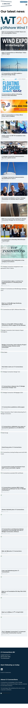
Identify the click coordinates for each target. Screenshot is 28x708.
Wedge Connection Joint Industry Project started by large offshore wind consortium (14, 346)
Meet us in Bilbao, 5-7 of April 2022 (12, 612)
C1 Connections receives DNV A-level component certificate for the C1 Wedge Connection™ (14, 489)
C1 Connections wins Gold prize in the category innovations (13, 261)
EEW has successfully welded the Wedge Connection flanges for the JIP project (14, 219)
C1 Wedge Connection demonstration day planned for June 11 (13, 178)
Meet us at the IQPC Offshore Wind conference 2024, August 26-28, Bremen (14, 324)
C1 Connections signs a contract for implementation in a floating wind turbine (12, 282)
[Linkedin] (2, 669)
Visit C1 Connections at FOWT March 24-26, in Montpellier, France (14, 32)
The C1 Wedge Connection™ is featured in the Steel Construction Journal (13, 632)
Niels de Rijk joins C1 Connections (12, 551)
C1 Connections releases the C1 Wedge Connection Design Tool (13, 387)
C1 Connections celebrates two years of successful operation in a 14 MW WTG (13, 427)
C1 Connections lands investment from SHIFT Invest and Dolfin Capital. (13, 467)
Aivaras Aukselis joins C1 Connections (13, 509)
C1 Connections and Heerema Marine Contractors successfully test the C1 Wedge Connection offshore (13, 530)
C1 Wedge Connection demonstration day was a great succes (13, 157)
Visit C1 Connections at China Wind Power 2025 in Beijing (12, 115)
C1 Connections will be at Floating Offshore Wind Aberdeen (12, 94)
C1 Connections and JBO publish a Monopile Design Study (12, 74)
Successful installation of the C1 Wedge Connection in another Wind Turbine (13, 198)
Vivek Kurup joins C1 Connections (11, 447)
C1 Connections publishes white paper (13, 407)
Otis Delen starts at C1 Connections (12, 366)
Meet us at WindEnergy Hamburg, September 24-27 (11, 303)
